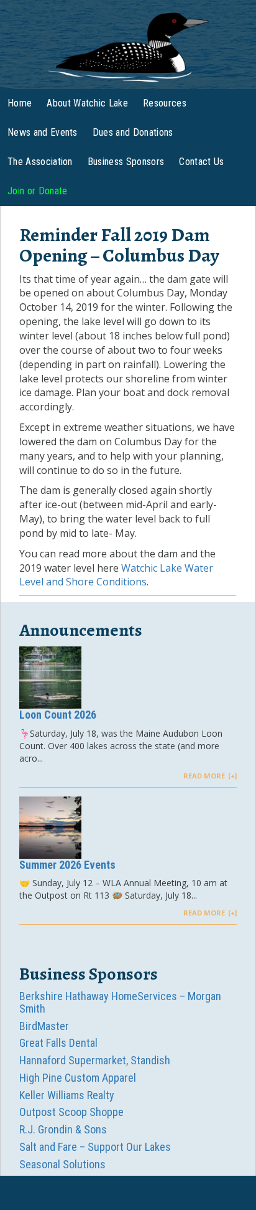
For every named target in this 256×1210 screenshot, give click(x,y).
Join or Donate (37, 191)
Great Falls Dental (58, 1042)
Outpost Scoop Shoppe (71, 1111)
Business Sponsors (126, 162)
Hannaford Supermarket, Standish (94, 1060)
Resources (164, 103)
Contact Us (201, 162)
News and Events (42, 132)
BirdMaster (44, 1026)
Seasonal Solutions (62, 1164)
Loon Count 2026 (57, 714)
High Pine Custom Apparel (77, 1077)
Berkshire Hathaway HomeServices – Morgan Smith (120, 1002)
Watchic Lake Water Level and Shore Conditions (116, 575)
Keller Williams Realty (66, 1095)
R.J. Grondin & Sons (63, 1129)
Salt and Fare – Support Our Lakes (95, 1146)
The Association (40, 162)
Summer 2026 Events (67, 864)
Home (19, 103)
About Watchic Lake (87, 103)
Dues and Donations (133, 132)
